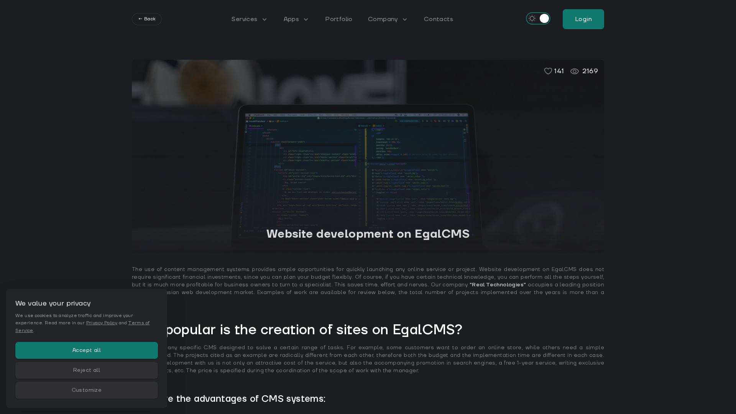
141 (559, 71)
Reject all (86, 370)
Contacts (438, 19)
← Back (146, 19)
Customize (87, 390)
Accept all (86, 350)
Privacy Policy (102, 323)
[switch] (538, 18)
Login (583, 19)
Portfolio (339, 19)
